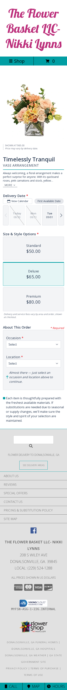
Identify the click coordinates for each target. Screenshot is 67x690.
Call (12, 686)
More (8, 185)
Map (35, 686)
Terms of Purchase (45, 668)
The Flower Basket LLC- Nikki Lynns (34, 28)
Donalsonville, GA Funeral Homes (32, 642)
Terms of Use (33, 675)
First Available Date (49, 201)
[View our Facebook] (33, 532)
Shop (19, 61)
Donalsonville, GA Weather (25, 655)
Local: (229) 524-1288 (33, 568)
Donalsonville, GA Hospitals (33, 648)
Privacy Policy (16, 668)
